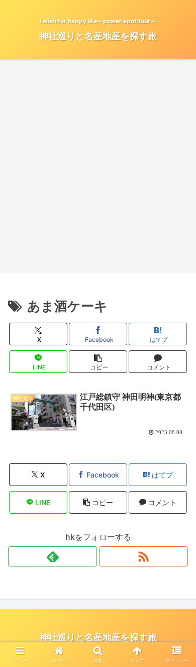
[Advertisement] (98, 169)
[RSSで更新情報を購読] (143, 556)
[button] (98, 361)
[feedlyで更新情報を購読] (52, 556)
